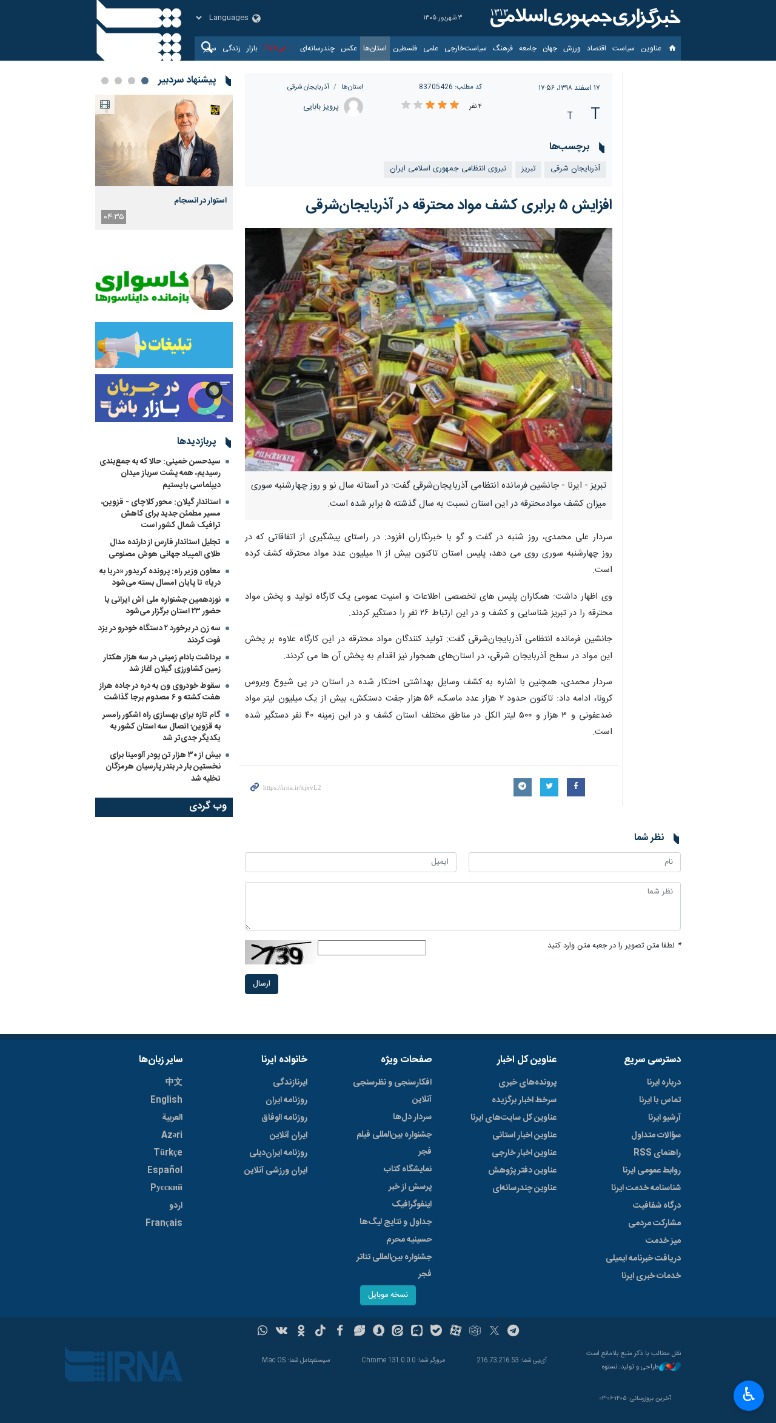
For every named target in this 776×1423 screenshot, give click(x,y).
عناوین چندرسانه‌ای (524, 1188)
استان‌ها (375, 48)
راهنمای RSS (657, 1153)
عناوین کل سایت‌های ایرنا (513, 1118)
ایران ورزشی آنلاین (275, 1170)
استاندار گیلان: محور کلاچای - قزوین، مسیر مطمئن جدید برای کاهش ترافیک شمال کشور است (161, 514)
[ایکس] (494, 1332)
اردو (175, 1206)
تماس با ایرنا (660, 1100)
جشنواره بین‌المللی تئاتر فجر (394, 1266)
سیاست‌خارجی (465, 48)
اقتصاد (596, 48)
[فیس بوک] (340, 1332)
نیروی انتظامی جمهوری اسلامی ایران (448, 169)
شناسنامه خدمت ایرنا (646, 1188)
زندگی (231, 48)
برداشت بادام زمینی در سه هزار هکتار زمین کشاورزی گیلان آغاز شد (162, 663)
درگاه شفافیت (657, 1206)
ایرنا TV (275, 48)
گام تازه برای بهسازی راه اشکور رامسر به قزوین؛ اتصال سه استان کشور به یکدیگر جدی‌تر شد (161, 726)
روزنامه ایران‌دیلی (278, 1153)
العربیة (172, 1118)
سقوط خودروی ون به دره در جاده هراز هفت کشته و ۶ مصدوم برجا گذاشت (160, 691)
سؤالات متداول (656, 1135)
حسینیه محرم (409, 1240)
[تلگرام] (514, 1332)
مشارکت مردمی (654, 1223)
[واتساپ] (263, 1332)
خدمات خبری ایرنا (651, 1276)
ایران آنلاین (288, 1135)
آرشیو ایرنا (664, 1118)
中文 (174, 1082)
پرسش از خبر (410, 1187)
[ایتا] (398, 1332)
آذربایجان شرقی (308, 87)
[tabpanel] (164, 162)
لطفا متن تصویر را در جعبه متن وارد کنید (614, 946)
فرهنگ (503, 48)
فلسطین (405, 48)
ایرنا (584, 18)
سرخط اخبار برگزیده (524, 1100)
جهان (550, 48)
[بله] (436, 1332)
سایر (210, 48)
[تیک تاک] (320, 1332)
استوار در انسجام (200, 200)
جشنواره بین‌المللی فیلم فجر (394, 1143)
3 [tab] (118, 80)
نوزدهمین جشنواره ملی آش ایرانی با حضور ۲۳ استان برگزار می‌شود (162, 605)
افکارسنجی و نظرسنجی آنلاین (392, 1091)
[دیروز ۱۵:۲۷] (164, 140)
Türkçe (167, 1153)
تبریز (528, 169)
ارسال (261, 984)
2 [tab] (131, 80)
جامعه (528, 48)
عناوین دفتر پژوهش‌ (522, 1170)
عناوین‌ (651, 48)
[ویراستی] (359, 1332)
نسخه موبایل (388, 1295)
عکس (349, 48)
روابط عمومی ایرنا (652, 1170)
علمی (430, 48)
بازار (252, 48)
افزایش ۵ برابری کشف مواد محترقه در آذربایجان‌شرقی (459, 205)
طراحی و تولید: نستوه (630, 1367)
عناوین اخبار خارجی (524, 1153)
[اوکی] (301, 1332)
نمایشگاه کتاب (408, 1169)
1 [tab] (145, 80)
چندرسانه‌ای (317, 48)
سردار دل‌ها (412, 1117)
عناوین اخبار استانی (524, 1135)
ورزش (572, 48)
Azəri (171, 1135)
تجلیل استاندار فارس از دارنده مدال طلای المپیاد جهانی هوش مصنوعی (165, 548)
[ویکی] (281, 1332)
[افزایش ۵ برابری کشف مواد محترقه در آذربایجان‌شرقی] (429, 350)
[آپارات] (455, 1332)
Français (164, 1223)
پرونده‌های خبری (527, 1082)
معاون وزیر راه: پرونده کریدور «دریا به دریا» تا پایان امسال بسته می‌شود (160, 577)
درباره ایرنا (664, 1082)
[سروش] (378, 1332)
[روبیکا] (475, 1332)
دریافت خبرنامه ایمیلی (643, 1258)
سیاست (623, 48)
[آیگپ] (417, 1332)
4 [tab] (105, 80)
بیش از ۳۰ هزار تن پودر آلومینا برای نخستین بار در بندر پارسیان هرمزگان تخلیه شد (163, 767)
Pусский (166, 1188)
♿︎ (749, 1394)
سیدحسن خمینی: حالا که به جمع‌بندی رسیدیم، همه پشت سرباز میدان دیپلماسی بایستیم (160, 473)
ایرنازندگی (290, 1082)
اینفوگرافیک (412, 1204)
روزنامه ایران (286, 1100)
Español (164, 1170)
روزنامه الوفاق (284, 1118)
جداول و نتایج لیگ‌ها (396, 1222)
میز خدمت (663, 1241)
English (166, 1100)
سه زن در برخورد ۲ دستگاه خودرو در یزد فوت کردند (159, 634)
